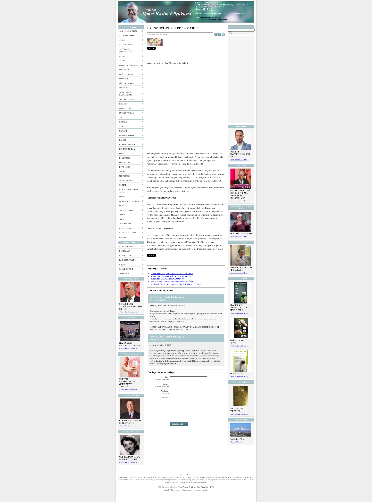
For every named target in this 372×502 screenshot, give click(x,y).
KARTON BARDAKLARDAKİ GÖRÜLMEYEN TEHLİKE (127, 383)
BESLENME (123, 78)
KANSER (122, 140)
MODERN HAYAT (126, 180)
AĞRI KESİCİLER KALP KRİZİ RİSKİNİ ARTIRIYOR (171, 276)
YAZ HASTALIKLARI (127, 232)
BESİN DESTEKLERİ (127, 74)
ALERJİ (122, 40)
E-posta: (162, 385)
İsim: (162, 378)
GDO (121, 117)
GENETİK (123, 122)
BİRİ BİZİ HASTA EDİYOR (238, 341)
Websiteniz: (165, 392)
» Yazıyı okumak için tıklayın (128, 312)
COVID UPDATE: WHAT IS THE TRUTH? (130, 421)
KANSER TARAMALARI (128, 144)
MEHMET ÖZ (124, 176)
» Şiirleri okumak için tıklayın (239, 414)
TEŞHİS (122, 214)
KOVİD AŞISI (124, 167)
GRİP (121, 126)
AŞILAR (122, 56)
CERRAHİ (123, 87)
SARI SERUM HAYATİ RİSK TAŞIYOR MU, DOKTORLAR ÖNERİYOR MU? (240, 194)
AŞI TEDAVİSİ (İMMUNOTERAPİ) (126, 50)
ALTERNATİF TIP (126, 246)
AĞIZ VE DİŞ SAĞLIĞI (128, 31)
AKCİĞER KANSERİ (127, 35)
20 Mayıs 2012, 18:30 (157, 300)
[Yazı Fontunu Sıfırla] (223, 34)
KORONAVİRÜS (125, 162)
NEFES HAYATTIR (238, 373)
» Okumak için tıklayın (236, 442)
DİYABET (123, 104)
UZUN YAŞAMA (125, 228)
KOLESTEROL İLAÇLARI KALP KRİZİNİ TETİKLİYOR (172, 273)
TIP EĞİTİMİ (124, 273)
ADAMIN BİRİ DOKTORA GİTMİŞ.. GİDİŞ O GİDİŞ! (239, 307)
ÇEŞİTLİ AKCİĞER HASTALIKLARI (126, 93)
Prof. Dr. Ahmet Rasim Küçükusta (186, 12)
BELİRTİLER (124, 69)
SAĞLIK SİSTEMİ (126, 269)
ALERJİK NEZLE (125, 44)
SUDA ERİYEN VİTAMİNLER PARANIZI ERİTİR (130, 306)
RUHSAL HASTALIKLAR (129, 201)
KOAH (121, 153)
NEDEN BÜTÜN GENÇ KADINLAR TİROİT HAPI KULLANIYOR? (176, 284)
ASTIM (122, 60)
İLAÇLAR (123, 264)
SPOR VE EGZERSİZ (127, 210)
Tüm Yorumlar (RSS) (205, 487)
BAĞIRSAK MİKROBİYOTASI (130, 65)
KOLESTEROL (124, 158)
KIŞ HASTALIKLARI (127, 149)
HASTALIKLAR (125, 255)
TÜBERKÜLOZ (125, 223)
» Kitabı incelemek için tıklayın (239, 313)
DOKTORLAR (124, 251)
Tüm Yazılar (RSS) (185, 487)
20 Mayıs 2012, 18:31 (157, 339)
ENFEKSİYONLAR (126, 113)
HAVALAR (123, 131)
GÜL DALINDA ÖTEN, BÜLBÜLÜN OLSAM (129, 458)
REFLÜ (122, 196)
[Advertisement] (186, 88)
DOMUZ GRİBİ (125, 108)
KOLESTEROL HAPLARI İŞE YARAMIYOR (167, 279)
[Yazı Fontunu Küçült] (219, 34)
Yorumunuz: (164, 398)
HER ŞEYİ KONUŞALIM (241, 233)
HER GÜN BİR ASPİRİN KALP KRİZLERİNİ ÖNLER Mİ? (172, 281)
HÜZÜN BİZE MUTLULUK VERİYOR (129, 344)
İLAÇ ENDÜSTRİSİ (126, 260)
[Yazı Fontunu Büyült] (216, 34)
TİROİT (122, 219)
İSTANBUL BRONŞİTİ (127, 135)
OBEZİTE (122, 185)
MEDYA (122, 171)
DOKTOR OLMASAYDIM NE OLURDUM (241, 268)
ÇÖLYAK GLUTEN (126, 99)
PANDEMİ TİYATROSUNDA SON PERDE (240, 154)
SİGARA (122, 205)
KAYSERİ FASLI (237, 438)
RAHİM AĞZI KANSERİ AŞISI (128, 190)
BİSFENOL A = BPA (127, 83)
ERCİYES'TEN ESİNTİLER (236, 409)
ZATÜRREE (123, 237)
